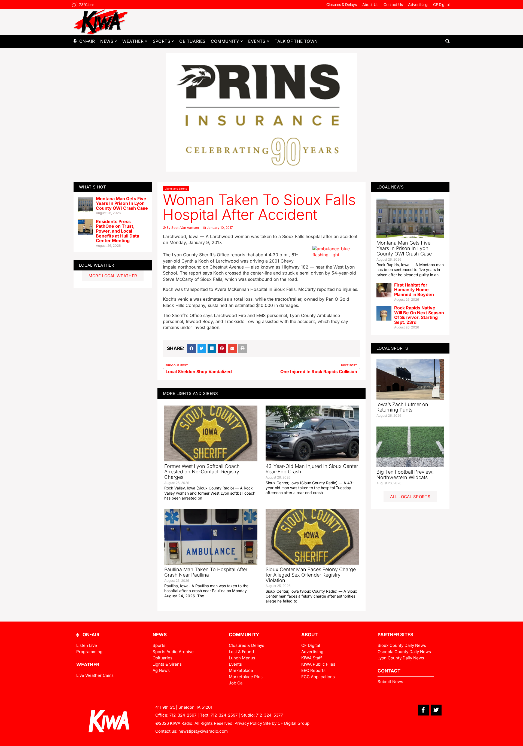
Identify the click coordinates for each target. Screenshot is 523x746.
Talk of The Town (296, 41)
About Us (370, 4)
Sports (161, 41)
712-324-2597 (182, 715)
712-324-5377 (269, 715)
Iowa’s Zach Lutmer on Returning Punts (402, 407)
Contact (389, 671)
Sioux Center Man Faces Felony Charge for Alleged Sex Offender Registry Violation (311, 575)
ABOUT (309, 634)
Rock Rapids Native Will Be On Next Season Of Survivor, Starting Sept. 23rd (419, 315)
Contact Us (393, 4)
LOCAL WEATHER (96, 265)
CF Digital (441, 4)
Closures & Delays (341, 4)
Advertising (418, 4)
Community (225, 41)
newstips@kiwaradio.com (203, 731)
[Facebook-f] (423, 710)
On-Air (87, 41)
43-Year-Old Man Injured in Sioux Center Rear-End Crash (312, 468)
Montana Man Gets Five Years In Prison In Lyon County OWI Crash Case (122, 203)
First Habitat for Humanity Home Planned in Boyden (414, 289)
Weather (133, 41)
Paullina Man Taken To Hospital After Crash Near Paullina (205, 572)
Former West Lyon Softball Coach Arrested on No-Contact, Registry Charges (202, 471)
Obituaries (192, 41)
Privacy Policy (248, 723)
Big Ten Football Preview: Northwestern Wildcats (405, 474)
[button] (447, 41)
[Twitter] (436, 710)
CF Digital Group (293, 723)
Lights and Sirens (176, 188)
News (106, 41)
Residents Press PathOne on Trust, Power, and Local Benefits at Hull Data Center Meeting (117, 231)
